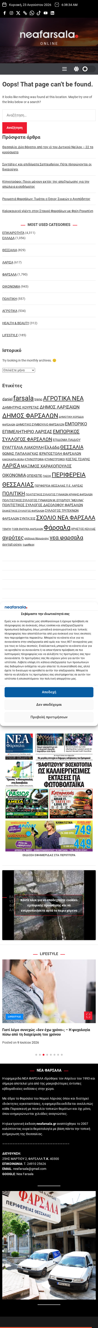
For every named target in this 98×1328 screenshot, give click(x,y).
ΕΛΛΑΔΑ (8, 238)
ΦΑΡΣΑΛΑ (9, 274)
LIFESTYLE (10, 335)
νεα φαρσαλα (66, 537)
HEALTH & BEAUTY (15, 323)
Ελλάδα (51, 447)
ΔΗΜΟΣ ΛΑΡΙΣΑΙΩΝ (60, 407)
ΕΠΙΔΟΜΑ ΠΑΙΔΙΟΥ (66, 440)
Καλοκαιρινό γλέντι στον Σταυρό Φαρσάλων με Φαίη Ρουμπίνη (47, 211)
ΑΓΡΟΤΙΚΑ (9, 311)
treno (38, 399)
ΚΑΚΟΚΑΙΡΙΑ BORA (13, 459)
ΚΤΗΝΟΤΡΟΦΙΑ (34, 459)
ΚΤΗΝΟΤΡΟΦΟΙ (54, 459)
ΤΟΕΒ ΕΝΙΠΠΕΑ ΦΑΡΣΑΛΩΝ (27, 529)
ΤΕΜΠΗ (6, 529)
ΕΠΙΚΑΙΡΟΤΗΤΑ (13, 233)
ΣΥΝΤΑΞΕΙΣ (28, 518)
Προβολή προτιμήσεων (49, 717)
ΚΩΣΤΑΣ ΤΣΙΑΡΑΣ (78, 459)
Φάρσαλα (57, 527)
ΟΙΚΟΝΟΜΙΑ (11, 286)
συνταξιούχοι (12, 544)
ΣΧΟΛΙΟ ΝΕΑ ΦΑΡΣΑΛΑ (65, 517)
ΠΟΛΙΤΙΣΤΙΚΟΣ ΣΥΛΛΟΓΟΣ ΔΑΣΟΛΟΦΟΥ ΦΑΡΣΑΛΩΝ (42, 505)
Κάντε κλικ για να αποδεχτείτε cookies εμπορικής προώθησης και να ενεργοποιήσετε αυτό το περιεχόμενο (49, 905)
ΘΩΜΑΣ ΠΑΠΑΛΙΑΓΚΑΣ (20, 454)
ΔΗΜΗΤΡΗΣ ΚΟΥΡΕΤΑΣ (20, 407)
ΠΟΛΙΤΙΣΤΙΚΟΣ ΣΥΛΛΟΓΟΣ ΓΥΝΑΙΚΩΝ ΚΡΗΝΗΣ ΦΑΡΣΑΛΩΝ (59, 494)
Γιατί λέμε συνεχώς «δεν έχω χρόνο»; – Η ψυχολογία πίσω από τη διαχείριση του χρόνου (46, 1032)
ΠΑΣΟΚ (47, 476)
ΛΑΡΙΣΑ (7, 262)
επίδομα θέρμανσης (36, 538)
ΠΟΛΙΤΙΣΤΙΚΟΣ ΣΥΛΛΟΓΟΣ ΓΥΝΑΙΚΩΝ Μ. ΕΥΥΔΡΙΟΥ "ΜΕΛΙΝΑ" (43, 500)
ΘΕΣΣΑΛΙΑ (9, 250)
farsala (23, 398)
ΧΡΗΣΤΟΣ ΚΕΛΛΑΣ (83, 529)
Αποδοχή (49, 692)
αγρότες (13, 537)
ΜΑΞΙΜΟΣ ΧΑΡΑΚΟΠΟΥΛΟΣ (46, 466)
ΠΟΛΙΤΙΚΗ (9, 299)
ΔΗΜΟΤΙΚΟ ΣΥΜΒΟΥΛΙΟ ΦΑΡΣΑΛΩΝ (40, 424)
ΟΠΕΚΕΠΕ (34, 476)
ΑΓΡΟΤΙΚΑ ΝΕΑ (63, 398)
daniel (7, 399)
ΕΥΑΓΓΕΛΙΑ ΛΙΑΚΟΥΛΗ (23, 447)
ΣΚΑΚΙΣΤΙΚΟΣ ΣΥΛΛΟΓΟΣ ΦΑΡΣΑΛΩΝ (23, 510)
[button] (9, 1012)
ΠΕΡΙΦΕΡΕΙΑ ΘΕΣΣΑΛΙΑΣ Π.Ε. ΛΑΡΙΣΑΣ (59, 485)
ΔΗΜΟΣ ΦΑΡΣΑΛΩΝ (30, 415)
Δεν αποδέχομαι (49, 705)
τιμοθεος (29, 544)
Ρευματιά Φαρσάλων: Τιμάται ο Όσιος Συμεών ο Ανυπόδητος (46, 199)
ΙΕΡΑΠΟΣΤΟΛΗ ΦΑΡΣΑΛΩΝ (60, 454)
